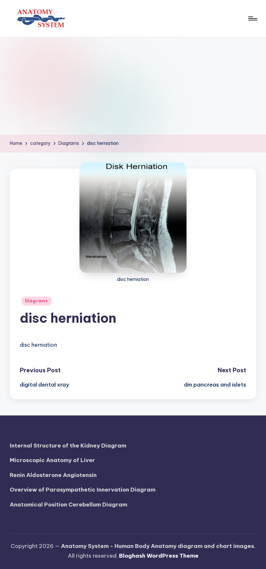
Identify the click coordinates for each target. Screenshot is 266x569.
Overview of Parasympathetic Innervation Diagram (82, 489)
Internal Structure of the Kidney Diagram (68, 445)
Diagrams (36, 300)
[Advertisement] (133, 86)
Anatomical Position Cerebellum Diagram (68, 504)
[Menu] (252, 18)
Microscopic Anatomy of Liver (52, 460)
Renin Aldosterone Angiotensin (53, 475)
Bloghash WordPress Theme (159, 555)
